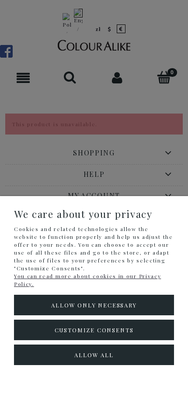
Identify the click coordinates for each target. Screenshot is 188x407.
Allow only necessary (93, 305)
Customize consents (94, 330)
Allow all (93, 355)
